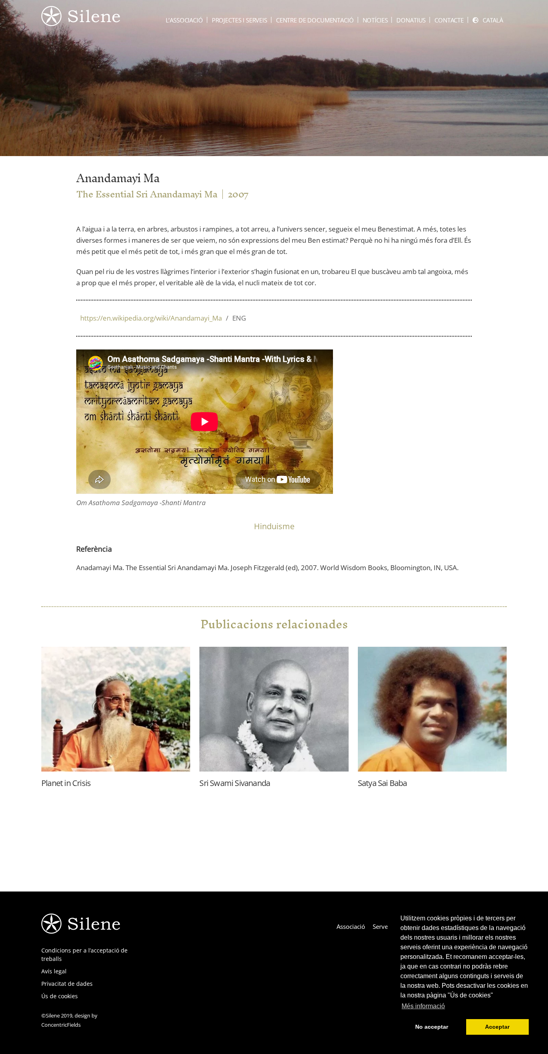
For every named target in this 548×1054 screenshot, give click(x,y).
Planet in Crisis (66, 783)
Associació (351, 926)
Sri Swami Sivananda (234, 783)
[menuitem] (488, 20)
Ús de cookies (59, 996)
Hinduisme (274, 526)
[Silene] (80, 22)
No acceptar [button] (431, 1027)
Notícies (375, 20)
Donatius (411, 20)
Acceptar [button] (497, 1027)
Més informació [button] (423, 1006)
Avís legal (54, 971)
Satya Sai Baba (382, 783)
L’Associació (184, 20)
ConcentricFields (61, 1024)
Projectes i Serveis (239, 20)
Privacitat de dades (67, 983)
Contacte (449, 20)
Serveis (382, 926)
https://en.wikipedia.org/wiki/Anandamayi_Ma (163, 318)
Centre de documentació (315, 20)
